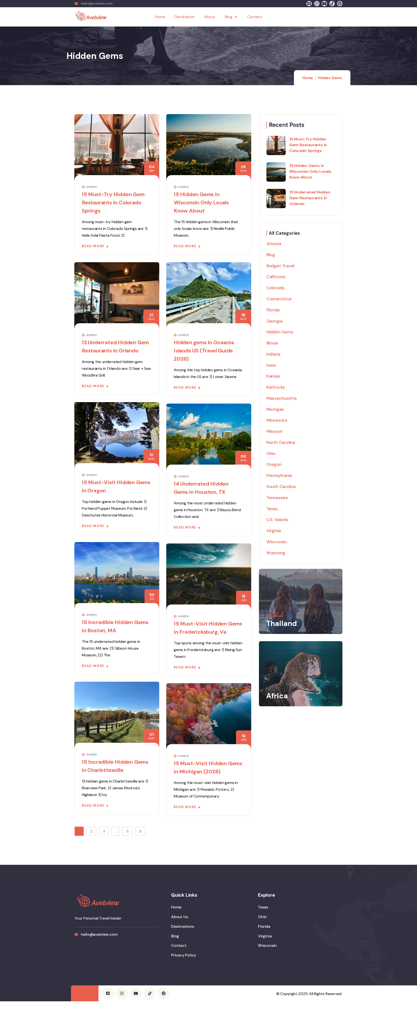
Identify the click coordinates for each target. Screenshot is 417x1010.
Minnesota (276, 420)
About (209, 16)
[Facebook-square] (309, 3)
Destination (184, 16)
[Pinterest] (339, 3)
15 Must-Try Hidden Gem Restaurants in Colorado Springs (113, 202)
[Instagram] (317, 3)
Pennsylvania (279, 475)
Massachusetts (281, 398)
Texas (272, 509)
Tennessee (277, 498)
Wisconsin (276, 542)
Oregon (274, 464)
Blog (228, 16)
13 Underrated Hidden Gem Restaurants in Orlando (309, 198)
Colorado (275, 288)
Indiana (273, 354)
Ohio (271, 453)
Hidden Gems (279, 332)
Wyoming (275, 553)
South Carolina (281, 486)
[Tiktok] (332, 3)
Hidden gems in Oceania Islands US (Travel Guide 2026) (204, 350)
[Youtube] (324, 3)
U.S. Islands (277, 519)
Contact (254, 16)
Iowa (271, 365)
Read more (93, 246)
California (275, 277)
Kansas (273, 376)
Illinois (272, 343)
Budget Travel (280, 266)
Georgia (274, 321)
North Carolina (280, 442)
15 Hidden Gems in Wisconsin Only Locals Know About (201, 202)
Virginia (273, 531)
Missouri (274, 431)
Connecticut (279, 299)
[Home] (91, 17)
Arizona (273, 244)
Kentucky (275, 387)
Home (160, 16)
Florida (273, 310)
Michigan (275, 409)
